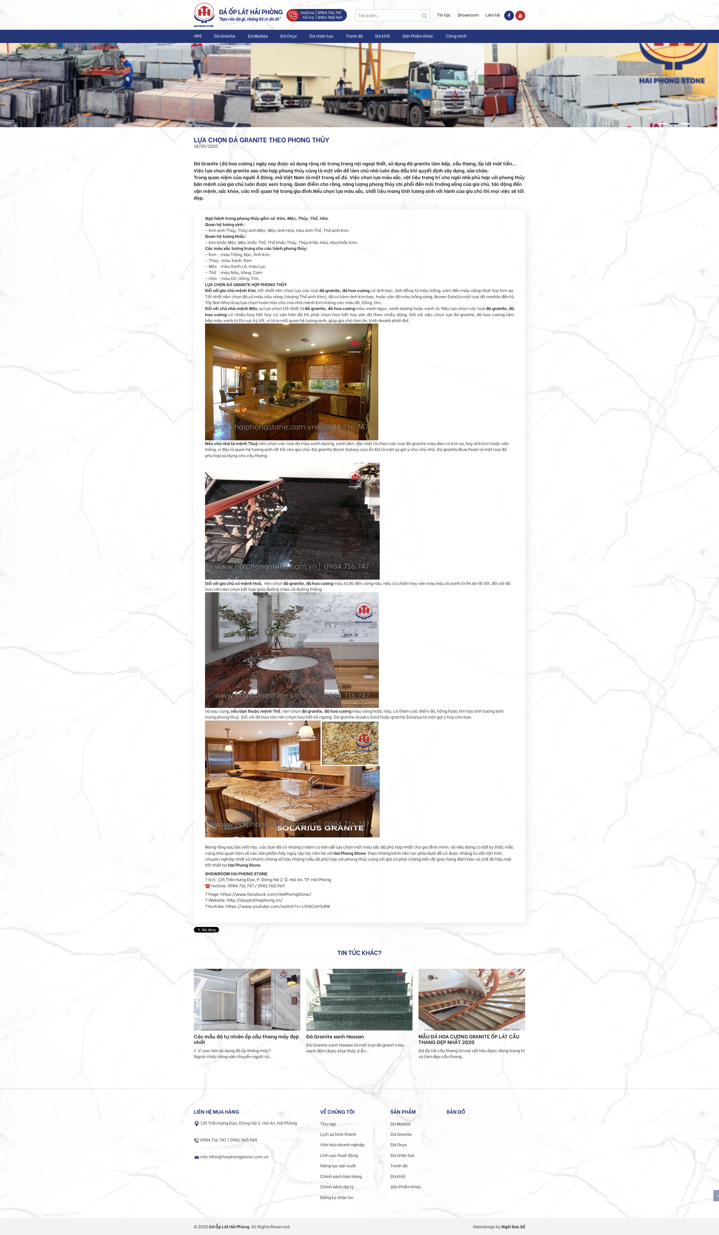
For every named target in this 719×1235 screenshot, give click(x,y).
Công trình (456, 36)
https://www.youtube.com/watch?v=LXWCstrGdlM (278, 906)
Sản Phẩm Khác (417, 36)
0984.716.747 (330, 12)
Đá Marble (258, 36)
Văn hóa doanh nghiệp (342, 1144)
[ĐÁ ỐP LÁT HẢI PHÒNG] (204, 14)
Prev (7, 88)
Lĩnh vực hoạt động (339, 1155)
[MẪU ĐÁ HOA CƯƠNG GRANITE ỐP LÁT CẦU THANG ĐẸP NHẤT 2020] (471, 999)
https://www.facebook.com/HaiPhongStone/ (265, 894)
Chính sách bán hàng (341, 1176)
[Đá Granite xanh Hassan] (359, 999)
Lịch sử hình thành (338, 1134)
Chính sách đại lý (337, 1186)
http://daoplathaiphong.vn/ (255, 900)
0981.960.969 (330, 17)
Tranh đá (354, 36)
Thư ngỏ (328, 1123)
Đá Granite (224, 36)
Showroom (468, 15)
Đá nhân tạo (321, 36)
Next (712, 88)
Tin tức (444, 15)
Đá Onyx (288, 36)
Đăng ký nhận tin (336, 1197)
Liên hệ (493, 15)
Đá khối (382, 36)
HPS (198, 36)
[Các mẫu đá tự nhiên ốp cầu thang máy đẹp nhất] (247, 999)
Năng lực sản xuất (338, 1165)
